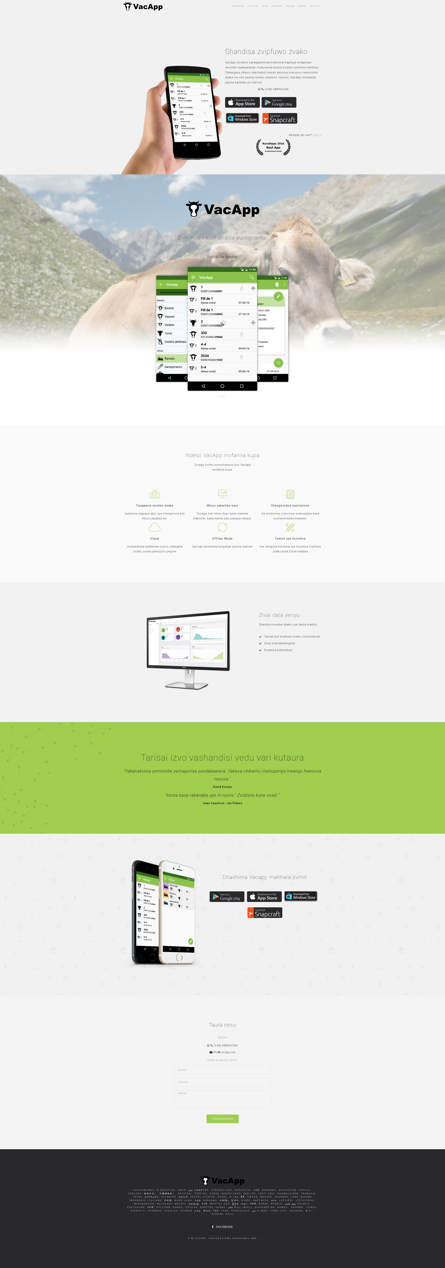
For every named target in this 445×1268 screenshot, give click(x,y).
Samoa (177, 1207)
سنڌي (230, 1207)
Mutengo (290, 6)
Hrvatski (184, 1193)
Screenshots (238, 6)
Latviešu (285, 1200)
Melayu (179, 1204)
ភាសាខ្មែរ (224, 1200)
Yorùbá (217, 1214)
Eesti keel (266, 1193)
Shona (220, 1207)
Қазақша (209, 1200)
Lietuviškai (304, 1200)
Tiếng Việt (278, 1211)
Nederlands (231, 1193)
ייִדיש (309, 1211)
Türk (224, 1211)
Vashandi (315, 6)
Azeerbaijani (221, 1190)
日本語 (167, 1200)
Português (136, 1207)
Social (265, 6)
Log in (317, 135)
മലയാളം (193, 1204)
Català (304, 1190)
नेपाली (252, 1204)
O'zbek (262, 1211)
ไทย (215, 1211)
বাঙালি (256, 1190)
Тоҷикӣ (185, 1211)
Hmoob (252, 1197)
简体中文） (150, 1193)
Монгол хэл (219, 1204)
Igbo (294, 1197)
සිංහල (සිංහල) (242, 1207)
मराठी (204, 1204)
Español (297, 1207)
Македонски (144, 1204)
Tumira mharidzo (222, 1118)
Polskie (303, 1204)
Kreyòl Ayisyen (202, 1197)
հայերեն (201, 1190)
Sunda (311, 1207)
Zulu (228, 1214)
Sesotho (206, 1207)
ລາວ (273, 1200)
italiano (154, 1200)
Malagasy (164, 1204)
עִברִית (233, 1197)
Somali (282, 1207)
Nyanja (276, 1204)
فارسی (288, 1204)
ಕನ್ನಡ (197, 1200)
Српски (191, 1207)
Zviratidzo (253, 6)
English (249, 1193)
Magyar (265, 1197)
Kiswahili (138, 1211)
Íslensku (281, 1197)
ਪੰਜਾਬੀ (150, 1207)
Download (277, 6)
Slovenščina (264, 1207)
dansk (213, 1193)
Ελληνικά (168, 1197)
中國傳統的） (166, 1193)
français (308, 1193)
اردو (253, 1211)
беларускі (243, 1190)
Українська (240, 1211)
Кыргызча (260, 1200)
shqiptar (167, 1190)
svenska (154, 1211)
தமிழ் (197, 1211)
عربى (190, 1190)
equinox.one (246, 1238)
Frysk (137, 1197)
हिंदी (242, 1197)
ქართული (151, 1197)
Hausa (221, 1197)
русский (163, 1207)
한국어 (234, 1200)
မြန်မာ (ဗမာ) (239, 1204)
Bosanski (269, 1190)
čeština (200, 1193)
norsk (262, 1204)
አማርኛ (182, 1190)
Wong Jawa (182, 1200)
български (287, 1190)
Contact (302, 6)
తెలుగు (206, 1211)
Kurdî (245, 1200)
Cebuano (135, 1193)
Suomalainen (287, 1193)
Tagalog (170, 1211)
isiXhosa (295, 1211)
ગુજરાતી (182, 1197)
